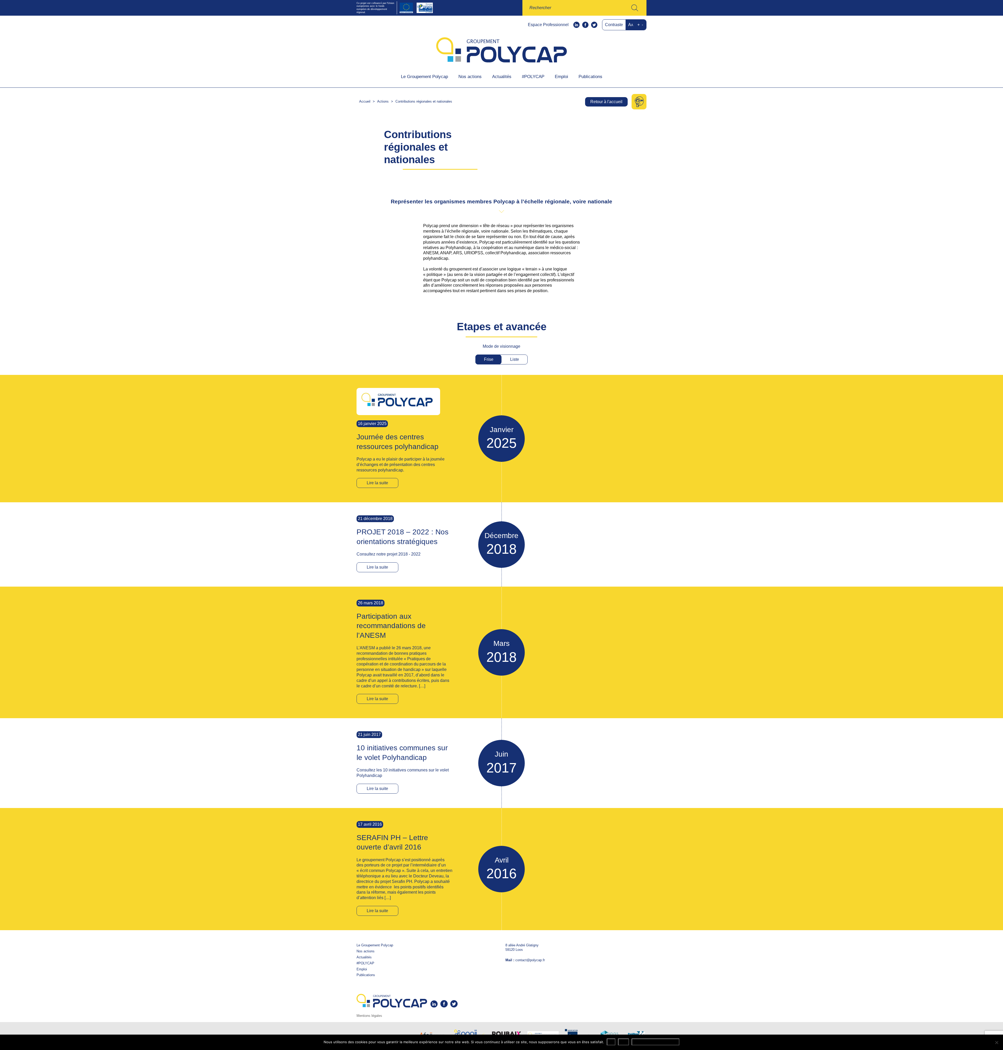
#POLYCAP (533, 76)
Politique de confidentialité (655, 1042)
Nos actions (470, 76)
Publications (590, 76)
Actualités (501, 76)
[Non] (996, 1042)
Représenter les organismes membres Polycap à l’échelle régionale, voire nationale (501, 201)
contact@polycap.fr (530, 960)
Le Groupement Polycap (424, 76)
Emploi (561, 76)
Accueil (364, 101)
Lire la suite (377, 483)
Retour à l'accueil (606, 101)
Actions (383, 101)
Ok (611, 1042)
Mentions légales (369, 1016)
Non (623, 1042)
